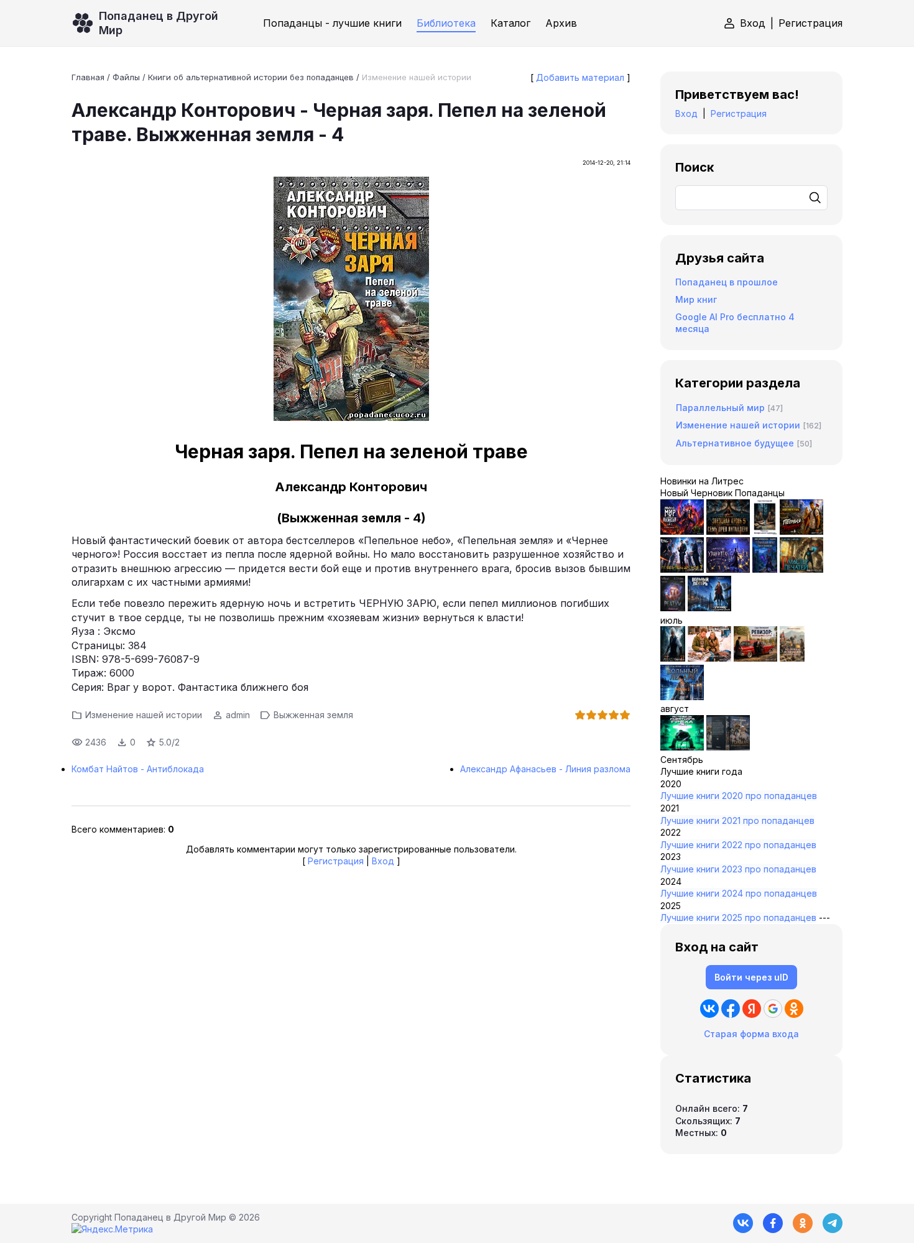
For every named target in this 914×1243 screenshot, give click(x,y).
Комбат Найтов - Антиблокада (138, 769)
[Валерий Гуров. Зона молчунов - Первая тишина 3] (801, 531)
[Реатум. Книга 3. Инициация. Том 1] (672, 608)
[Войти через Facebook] (730, 1008)
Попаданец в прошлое (726, 282)
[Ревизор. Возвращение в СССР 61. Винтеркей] (755, 658)
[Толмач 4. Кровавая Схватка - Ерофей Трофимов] (728, 747)
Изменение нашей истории (416, 77)
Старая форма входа (751, 1033)
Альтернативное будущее (735, 443)
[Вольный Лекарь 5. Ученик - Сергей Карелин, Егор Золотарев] (682, 696)
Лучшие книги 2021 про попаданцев (737, 820)
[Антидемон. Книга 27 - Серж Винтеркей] (672, 658)
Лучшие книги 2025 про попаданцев (738, 917)
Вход (752, 23)
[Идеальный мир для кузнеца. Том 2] (682, 531)
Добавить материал (580, 77)
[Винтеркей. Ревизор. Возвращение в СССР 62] (764, 531)
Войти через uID (751, 977)
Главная (88, 77)
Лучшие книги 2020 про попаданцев (738, 795)
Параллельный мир (720, 407)
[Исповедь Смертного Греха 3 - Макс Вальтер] (682, 747)
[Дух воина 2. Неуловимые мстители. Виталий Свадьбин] (792, 658)
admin (238, 714)
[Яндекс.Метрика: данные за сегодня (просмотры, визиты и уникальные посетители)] (112, 1229)
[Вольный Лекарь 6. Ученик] (709, 608)
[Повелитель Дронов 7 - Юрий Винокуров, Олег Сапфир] (682, 569)
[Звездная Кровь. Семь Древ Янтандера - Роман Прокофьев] (728, 531)
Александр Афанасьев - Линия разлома (545, 769)
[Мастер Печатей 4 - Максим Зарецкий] (801, 569)
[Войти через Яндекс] (751, 1008)
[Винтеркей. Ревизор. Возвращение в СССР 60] (709, 658)
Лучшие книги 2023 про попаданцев (738, 869)
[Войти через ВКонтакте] (709, 1008)
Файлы (126, 77)
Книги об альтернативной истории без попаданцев (251, 77)
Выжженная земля (313, 714)
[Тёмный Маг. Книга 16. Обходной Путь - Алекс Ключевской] (764, 569)
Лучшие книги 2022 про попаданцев (738, 844)
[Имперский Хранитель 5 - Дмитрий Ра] (728, 569)
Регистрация (810, 23)
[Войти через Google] (773, 1008)
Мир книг (696, 299)
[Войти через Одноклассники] (794, 1008)
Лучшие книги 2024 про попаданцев (738, 893)
